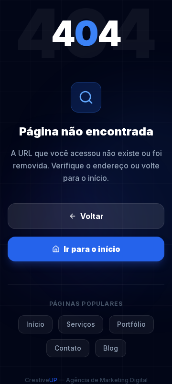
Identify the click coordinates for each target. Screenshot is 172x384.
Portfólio (131, 324)
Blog (110, 348)
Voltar (92, 216)
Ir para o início (92, 249)
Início (35, 324)
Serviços (80, 324)
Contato (67, 348)
